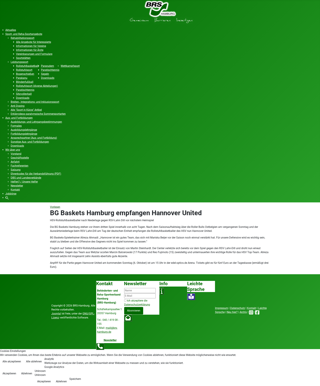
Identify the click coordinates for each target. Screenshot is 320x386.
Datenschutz (237, 308)
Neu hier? (232, 312)
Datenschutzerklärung (137, 304)
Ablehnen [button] (26, 373)
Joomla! (56, 313)
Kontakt (251, 308)
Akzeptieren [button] (9, 373)
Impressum (221, 308)
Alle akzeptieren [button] (11, 361)
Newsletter (110, 340)
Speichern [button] (75, 379)
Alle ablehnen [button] (34, 361)
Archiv (243, 312)
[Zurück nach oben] (314, 379)
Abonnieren (133, 310)
